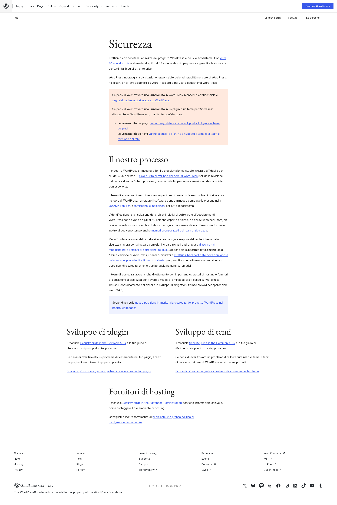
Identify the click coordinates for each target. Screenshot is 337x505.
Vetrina (81, 453)
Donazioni (208, 464)
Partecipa (207, 453)
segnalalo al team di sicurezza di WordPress (140, 100)
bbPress (270, 464)
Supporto (144, 458)
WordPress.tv (148, 469)
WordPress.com (274, 453)
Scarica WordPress (318, 6)
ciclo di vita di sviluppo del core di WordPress (168, 176)
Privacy (18, 469)
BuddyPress (272, 469)
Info (16, 17)
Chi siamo (19, 453)
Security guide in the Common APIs (103, 343)
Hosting (18, 464)
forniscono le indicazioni (149, 206)
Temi (79, 458)
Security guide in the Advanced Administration (152, 403)
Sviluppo (144, 464)
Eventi (205, 458)
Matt (268, 458)
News (17, 458)
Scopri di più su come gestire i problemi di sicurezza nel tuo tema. (217, 371)
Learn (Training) (148, 453)
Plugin (80, 464)
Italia (50, 486)
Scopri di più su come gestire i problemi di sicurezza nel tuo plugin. (109, 371)
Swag (206, 469)
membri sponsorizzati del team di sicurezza (179, 230)
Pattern (81, 469)
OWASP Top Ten (120, 206)
